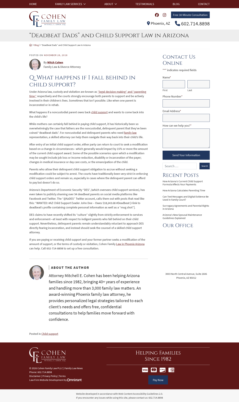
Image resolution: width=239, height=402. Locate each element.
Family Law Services (68, 4)
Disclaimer (35, 376)
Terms (62, 376)
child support (99, 112)
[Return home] (30, 45)
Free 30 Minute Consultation (190, 15)
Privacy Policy (49, 376)
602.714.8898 (156, 397)
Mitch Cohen (55, 62)
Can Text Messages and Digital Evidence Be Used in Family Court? (186, 198)
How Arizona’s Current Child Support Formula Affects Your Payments (183, 183)
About (108, 4)
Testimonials (144, 4)
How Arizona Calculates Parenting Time (184, 190)
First (165, 90)
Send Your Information (186, 155)
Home (33, 4)
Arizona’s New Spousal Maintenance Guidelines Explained (182, 216)
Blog (176, 4)
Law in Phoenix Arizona (130, 244)
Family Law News (74, 368)
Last (189, 90)
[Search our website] (181, 166)
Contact (204, 4)
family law (130, 133)
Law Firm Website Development (46, 380)
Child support (49, 334)
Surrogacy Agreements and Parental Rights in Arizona (186, 207)
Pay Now (158, 380)
